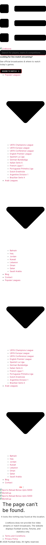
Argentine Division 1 (19, 174)
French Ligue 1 (16, 165)
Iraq (11, 253)
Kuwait (13, 259)
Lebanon (14, 262)
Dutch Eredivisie (17, 171)
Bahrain (13, 250)
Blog (7, 274)
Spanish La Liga (17, 156)
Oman (12, 265)
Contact (8, 277)
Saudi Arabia (16, 271)
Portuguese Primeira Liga (21, 168)
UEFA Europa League (19, 148)
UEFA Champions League (21, 145)
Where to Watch (9, 71)
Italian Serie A (16, 162)
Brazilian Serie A (17, 177)
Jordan (13, 256)
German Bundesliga (19, 159)
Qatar (12, 268)
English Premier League (21, 154)
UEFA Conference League (22, 151)
